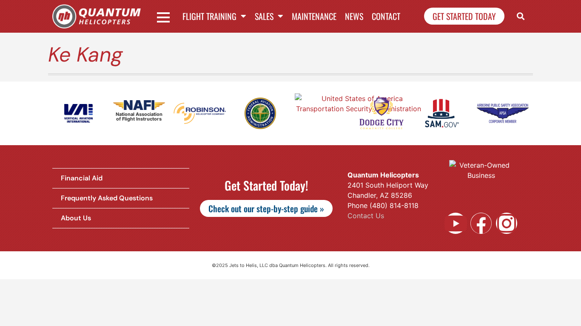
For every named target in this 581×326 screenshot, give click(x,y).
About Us (76, 218)
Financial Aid (82, 178)
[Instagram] (506, 223)
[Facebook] (481, 223)
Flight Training (209, 16)
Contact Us (365, 215)
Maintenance (314, 16)
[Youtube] (455, 223)
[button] (521, 16)
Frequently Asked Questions (107, 198)
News (354, 16)
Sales (264, 16)
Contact (386, 16)
